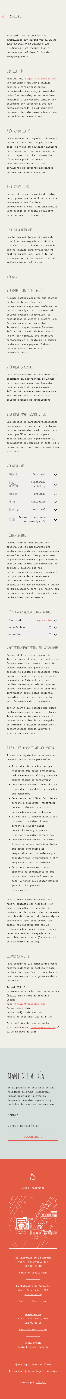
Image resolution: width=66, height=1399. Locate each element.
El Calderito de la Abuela (33, 1257)
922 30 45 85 (33, 1322)
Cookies (52, 1371)
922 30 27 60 (33, 1294)
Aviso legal (35, 1371)
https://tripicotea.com (40, 78)
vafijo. (41, 1382)
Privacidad (16, 1371)
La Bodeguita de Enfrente (33, 1286)
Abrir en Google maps (33, 1272)
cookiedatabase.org (43, 1027)
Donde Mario (33, 1314)
